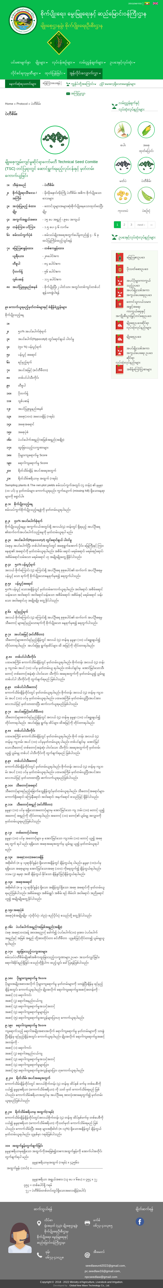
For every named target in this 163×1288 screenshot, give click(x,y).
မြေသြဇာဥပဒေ (136, 257)
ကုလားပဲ (123, 210)
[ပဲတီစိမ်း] (147, 3)
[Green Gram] (155, 3)
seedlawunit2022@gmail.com (105, 1265)
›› (151, 224)
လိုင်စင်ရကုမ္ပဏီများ (23, 73)
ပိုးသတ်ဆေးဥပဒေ (137, 269)
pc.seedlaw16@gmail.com (102, 1271)
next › (141, 224)
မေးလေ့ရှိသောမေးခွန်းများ (120, 83)
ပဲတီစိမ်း (146, 181)
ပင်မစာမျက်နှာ (21, 62)
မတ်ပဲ (122, 181)
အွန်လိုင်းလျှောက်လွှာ (82, 73)
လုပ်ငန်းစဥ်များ (60, 63)
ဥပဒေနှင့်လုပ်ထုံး (119, 63)
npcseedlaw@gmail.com (101, 1276)
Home (9, 103)
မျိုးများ (39, 63)
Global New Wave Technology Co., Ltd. (89, 1285)
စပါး (123, 145)
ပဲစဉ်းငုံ (146, 210)
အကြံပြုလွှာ (78, 93)
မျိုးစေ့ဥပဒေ (133, 336)
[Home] (24, 20)
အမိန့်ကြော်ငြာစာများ (139, 369)
